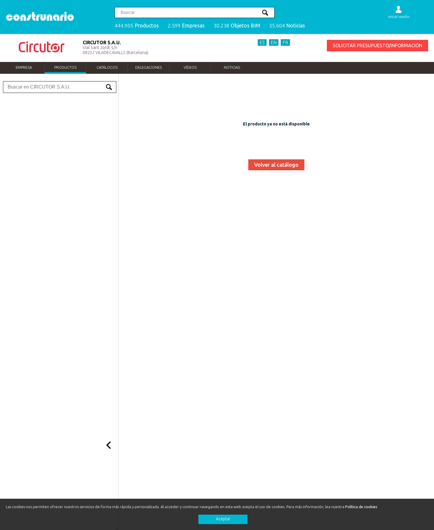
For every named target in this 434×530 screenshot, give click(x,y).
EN (274, 42)
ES (262, 42)
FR (285, 42)
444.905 (137, 25)
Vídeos (190, 67)
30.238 (236, 25)
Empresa (24, 67)
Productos (65, 67)
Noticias (232, 67)
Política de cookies (361, 507)
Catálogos (107, 67)
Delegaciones (148, 67)
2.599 (186, 25)
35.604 (287, 25)
